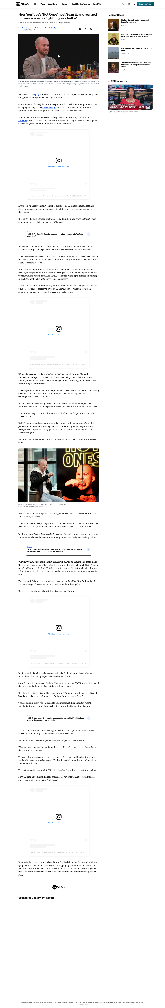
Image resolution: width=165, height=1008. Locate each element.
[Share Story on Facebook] (80, 29)
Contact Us (139, 1002)
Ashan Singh (25, 28)
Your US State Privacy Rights (52, 1002)
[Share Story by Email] (91, 29)
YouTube (22, 120)
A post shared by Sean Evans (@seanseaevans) (47, 196)
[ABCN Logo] (22, 4)
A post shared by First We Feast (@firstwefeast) (46, 364)
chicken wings (49, 107)
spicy (36, 94)
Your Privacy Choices (128, 1002)
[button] (11, 4)
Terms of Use (117, 1002)
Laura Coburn (36, 28)
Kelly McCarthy (50, 28)
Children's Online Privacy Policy (72, 1002)
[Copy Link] (97, 29)
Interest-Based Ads (88, 1002)
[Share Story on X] (86, 29)
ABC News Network (27, 1002)
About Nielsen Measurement (104, 1002)
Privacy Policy (38, 1002)
